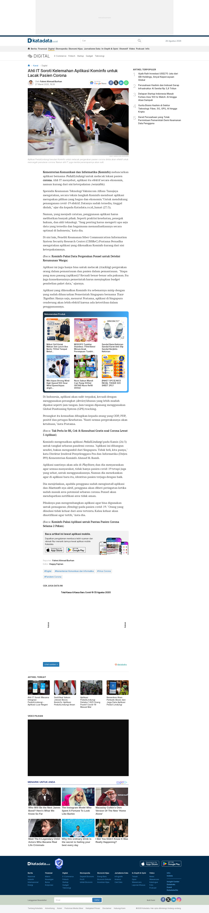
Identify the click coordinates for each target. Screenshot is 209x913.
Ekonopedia (62, 48)
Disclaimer (107, 908)
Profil (82, 879)
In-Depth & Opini (110, 48)
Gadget (89, 56)
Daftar (97, 900)
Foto (151, 885)
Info (147, 48)
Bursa (47, 882)
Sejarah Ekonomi (87, 876)
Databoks (171, 884)
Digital (51, 48)
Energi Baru (102, 876)
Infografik (119, 876)
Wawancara (136, 882)
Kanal (35, 65)
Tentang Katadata (35, 908)
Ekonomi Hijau (76, 48)
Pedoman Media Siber (74, 908)
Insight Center (173, 882)
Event (169, 887)
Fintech (71, 56)
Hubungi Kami (119, 908)
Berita (34, 48)
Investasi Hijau (103, 882)
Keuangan (49, 879)
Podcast (140, 48)
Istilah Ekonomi (86, 882)
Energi (30, 885)
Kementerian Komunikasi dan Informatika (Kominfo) (77, 172)
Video (132, 48)
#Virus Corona (104, 571)
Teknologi (99, 56)
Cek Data (118, 882)
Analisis (118, 879)
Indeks (170, 876)
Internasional (33, 882)
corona (47, 180)
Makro (47, 876)
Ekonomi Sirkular (104, 879)
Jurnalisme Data (92, 48)
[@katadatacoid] (178, 899)
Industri (31, 879)
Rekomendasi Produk (54, 314)
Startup (80, 56)
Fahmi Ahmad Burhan (51, 81)
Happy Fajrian (56, 564)
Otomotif (123, 48)
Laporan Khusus (138, 885)
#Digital (47, 571)
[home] (29, 49)
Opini (134, 879)
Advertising (50, 908)
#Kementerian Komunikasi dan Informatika (74, 571)
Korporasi (49, 885)
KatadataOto (172, 890)
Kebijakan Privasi (93, 908)
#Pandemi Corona (52, 577)
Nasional (31, 876)
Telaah (135, 876)
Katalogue (153, 882)
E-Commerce (60, 56)
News (151, 876)
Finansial (42, 48)
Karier (59, 908)
